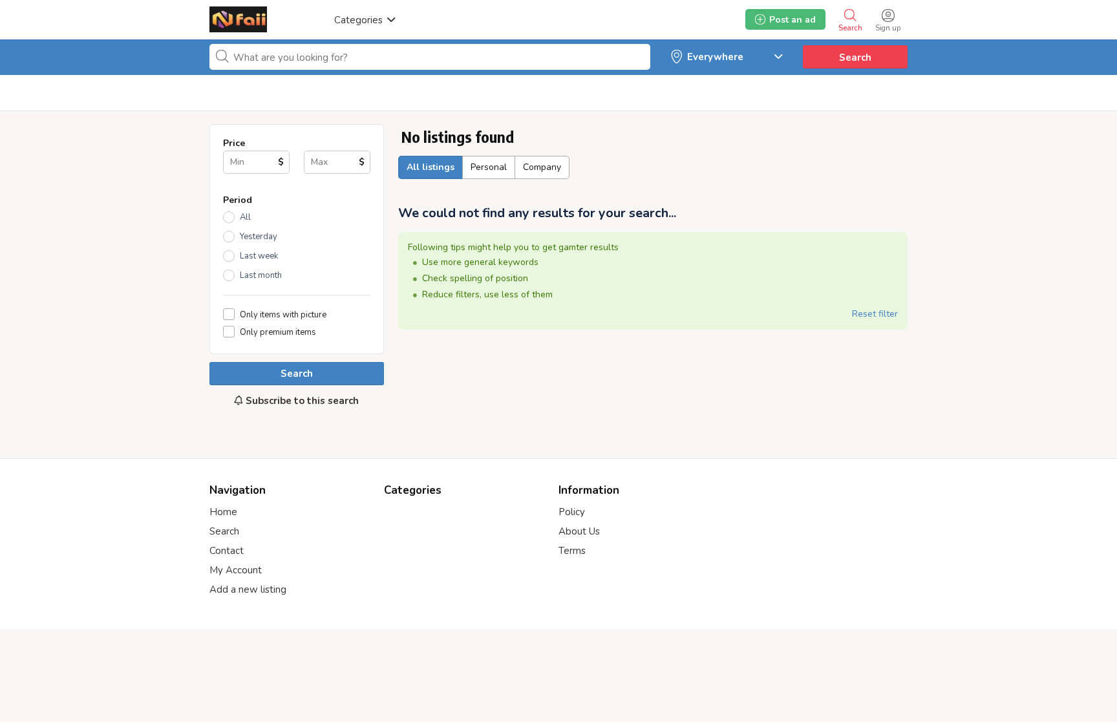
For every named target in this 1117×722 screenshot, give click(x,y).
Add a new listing (247, 589)
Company (542, 167)
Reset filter (875, 314)
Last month (261, 275)
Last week (259, 256)
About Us (579, 531)
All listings (430, 167)
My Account (235, 570)
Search (855, 57)
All (245, 217)
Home (223, 512)
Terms (572, 551)
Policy (571, 512)
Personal (489, 167)
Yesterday (258, 236)
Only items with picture (283, 314)
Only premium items (278, 331)
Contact (226, 551)
